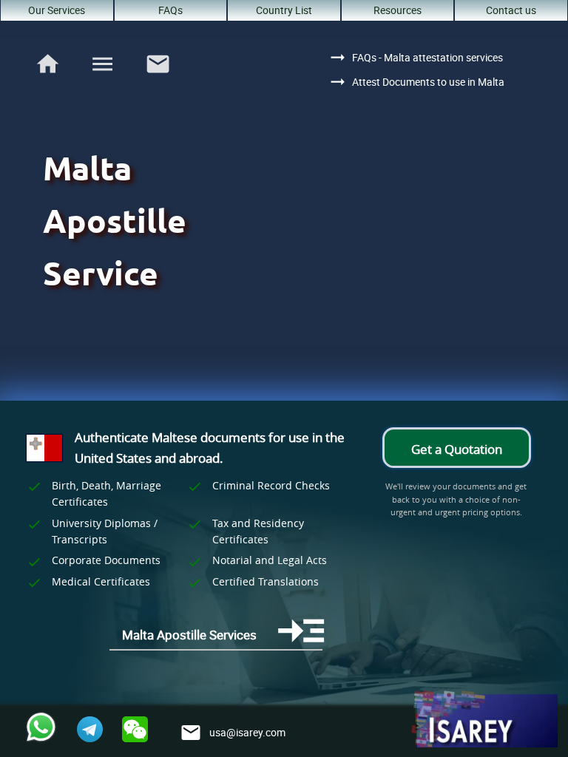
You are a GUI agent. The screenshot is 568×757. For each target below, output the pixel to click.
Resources (397, 10)
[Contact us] (158, 80)
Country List (284, 10)
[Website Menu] (102, 67)
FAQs (170, 10)
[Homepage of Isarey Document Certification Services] (484, 720)
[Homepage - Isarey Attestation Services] (48, 80)
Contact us (511, 10)
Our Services (56, 10)
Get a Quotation (456, 449)
